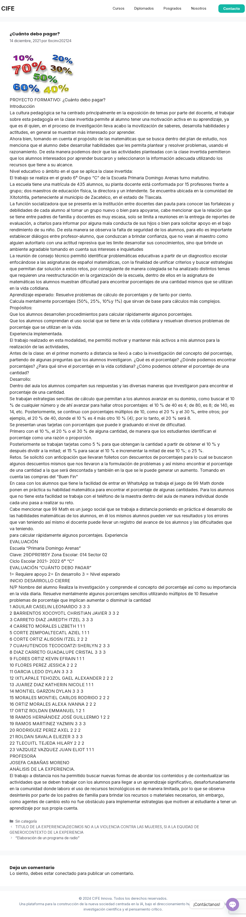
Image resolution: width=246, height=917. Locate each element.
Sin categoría (26, 821)
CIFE (7, 8)
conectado (65, 873)
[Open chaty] (232, 904)
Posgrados (172, 8)
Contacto (231, 8)
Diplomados (144, 8)
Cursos (118, 8)
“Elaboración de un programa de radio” (47, 838)
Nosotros (198, 8)
